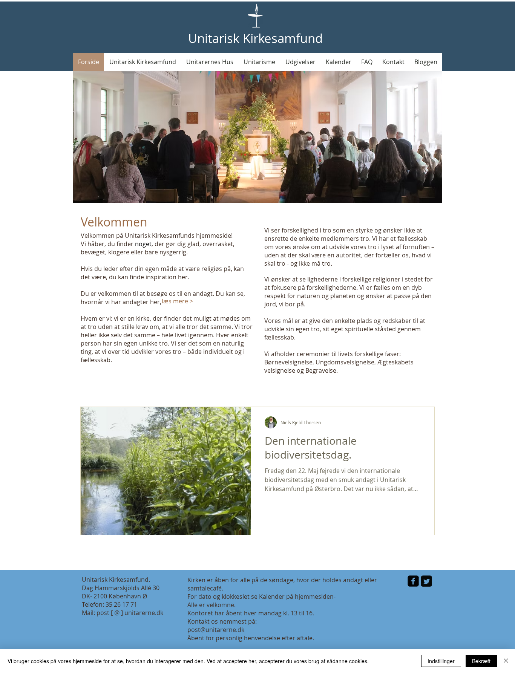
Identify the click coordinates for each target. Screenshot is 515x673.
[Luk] (505, 661)
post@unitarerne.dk (215, 630)
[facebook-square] (413, 581)
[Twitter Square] (426, 581)
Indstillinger (441, 661)
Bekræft (481, 661)
